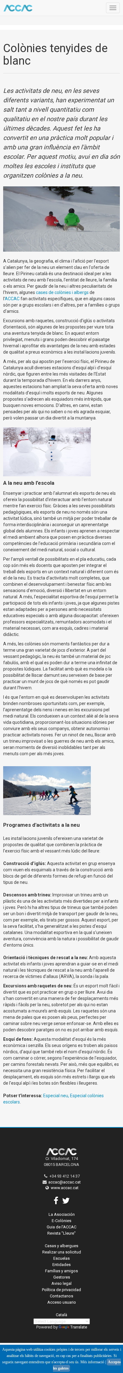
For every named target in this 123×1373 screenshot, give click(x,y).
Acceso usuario (61, 1302)
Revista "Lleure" (61, 1233)
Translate (78, 1327)
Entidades (61, 1264)
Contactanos (61, 1296)
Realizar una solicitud (61, 1252)
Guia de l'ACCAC (61, 1227)
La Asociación (62, 1214)
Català (61, 1314)
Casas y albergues (61, 1245)
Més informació (92, 1362)
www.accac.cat (65, 1187)
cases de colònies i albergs (63, 292)
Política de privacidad (61, 1289)
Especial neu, (56, 1095)
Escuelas (61, 1258)
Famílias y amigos (61, 1271)
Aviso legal (61, 1283)
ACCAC (12, 298)
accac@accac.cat (64, 1182)
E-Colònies (61, 1220)
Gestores (61, 1277)
